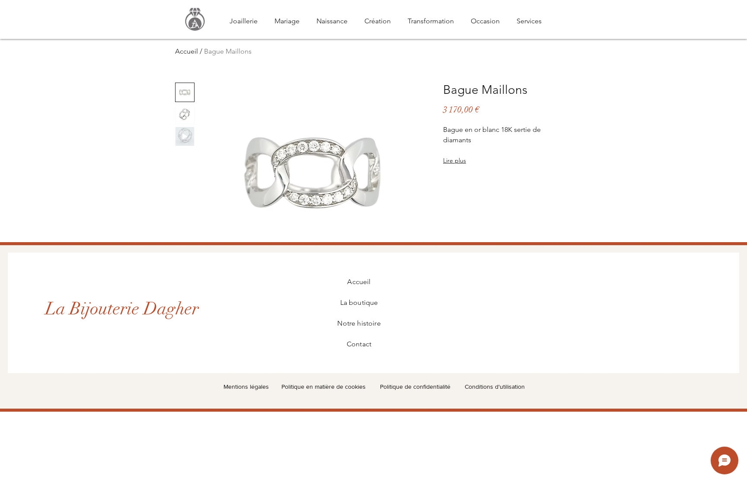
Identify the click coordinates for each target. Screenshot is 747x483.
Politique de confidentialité (415, 386)
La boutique (359, 302)
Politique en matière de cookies (324, 386)
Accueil (186, 51)
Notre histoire (358, 323)
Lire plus (454, 160)
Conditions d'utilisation (495, 386)
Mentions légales (246, 386)
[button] (195, 19)
